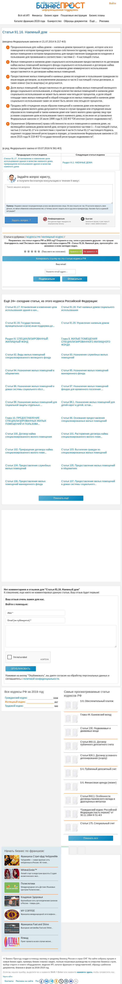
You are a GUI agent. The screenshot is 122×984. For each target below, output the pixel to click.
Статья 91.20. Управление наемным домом (85, 323)
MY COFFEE (28, 910)
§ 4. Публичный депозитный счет (98, 769)
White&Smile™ (29, 870)
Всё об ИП (24, 15)
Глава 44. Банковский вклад (95, 714)
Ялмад (24, 938)
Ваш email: (61, 264)
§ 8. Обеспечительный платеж (96, 701)
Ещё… (93, 21)
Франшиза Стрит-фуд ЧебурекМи (39, 856)
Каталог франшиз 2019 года (29, 21)
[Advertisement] (61, 546)
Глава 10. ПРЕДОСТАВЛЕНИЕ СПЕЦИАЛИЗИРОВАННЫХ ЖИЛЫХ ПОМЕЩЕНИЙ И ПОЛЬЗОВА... (25, 421)
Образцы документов (75, 21)
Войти (111, 3)
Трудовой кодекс (14, 706)
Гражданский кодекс (16, 698)
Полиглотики (28, 883)
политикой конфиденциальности (41, 679)
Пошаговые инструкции (74, 15)
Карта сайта (7, 976)
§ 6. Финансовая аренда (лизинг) (98, 782)
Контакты (9, 981)
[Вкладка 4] (81, 851)
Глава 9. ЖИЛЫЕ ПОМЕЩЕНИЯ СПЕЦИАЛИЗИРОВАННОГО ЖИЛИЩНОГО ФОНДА (85, 342)
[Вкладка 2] (73, 851)
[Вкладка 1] (65, 851)
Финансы (37, 15)
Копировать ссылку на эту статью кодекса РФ (61, 258)
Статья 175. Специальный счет (97, 823)
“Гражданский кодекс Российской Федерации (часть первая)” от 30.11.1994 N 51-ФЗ (98, 812)
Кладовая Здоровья (32, 897)
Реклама (104, 21)
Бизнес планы (97, 15)
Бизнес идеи (51, 15)
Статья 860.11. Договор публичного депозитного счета (97, 743)
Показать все (90, 838)
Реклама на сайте (24, 981)
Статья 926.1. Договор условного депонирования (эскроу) (98, 756)
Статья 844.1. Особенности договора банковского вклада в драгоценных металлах (97, 799)
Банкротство (54, 21)
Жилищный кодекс (15, 702)
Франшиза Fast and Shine (35, 924)
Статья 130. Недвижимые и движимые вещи (95, 729)
